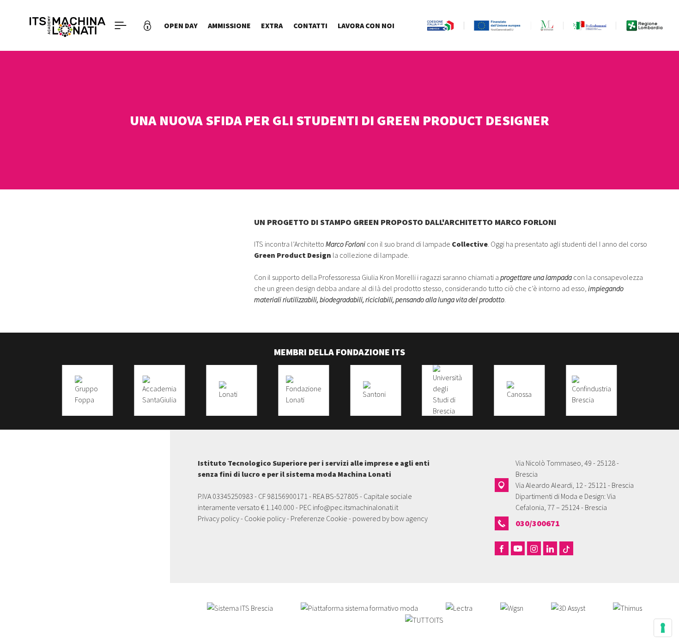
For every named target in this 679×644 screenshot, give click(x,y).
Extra (272, 25)
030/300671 (537, 523)
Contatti (310, 25)
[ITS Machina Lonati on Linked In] (550, 548)
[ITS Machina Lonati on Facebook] (502, 548)
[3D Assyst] (568, 607)
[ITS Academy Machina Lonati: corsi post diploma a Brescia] (67, 25)
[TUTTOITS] (424, 619)
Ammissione (229, 25)
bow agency (409, 518)
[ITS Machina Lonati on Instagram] (534, 548)
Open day (181, 25)
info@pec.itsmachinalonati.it (355, 507)
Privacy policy (218, 518)
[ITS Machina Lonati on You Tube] (518, 548)
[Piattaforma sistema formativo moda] (359, 607)
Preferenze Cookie (319, 518)
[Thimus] (627, 607)
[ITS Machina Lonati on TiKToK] (566, 548)
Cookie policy (264, 518)
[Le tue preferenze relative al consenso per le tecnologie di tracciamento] (663, 628)
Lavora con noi (366, 25)
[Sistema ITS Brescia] (240, 607)
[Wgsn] (511, 607)
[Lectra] (459, 607)
